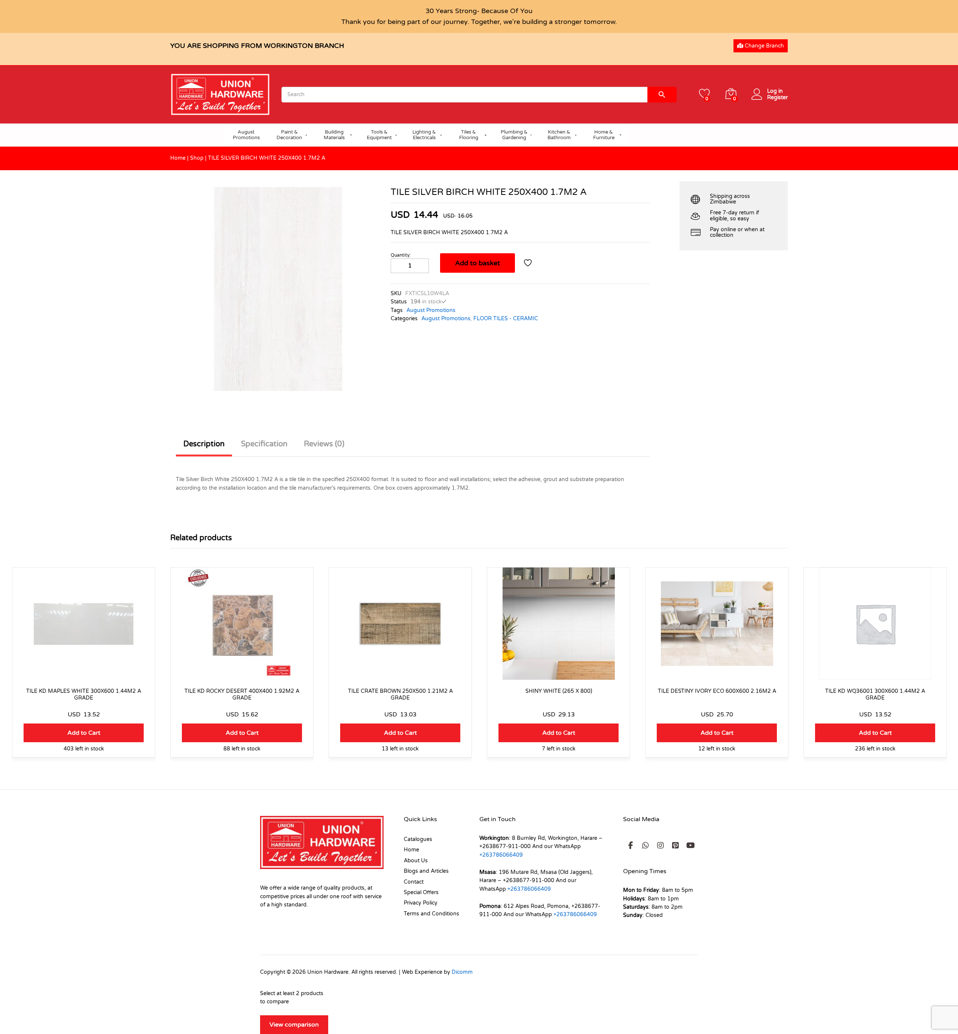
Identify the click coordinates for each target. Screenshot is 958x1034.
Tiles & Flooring (468, 135)
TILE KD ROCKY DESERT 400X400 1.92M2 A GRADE (241, 694)
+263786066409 (501, 855)
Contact (414, 882)
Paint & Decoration (289, 135)
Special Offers (421, 892)
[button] (84, 733)
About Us (416, 860)
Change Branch (763, 46)
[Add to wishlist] (528, 263)
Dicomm (462, 972)
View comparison (294, 1024)
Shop (197, 158)
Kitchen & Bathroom (559, 135)
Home (178, 158)
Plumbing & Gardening (514, 135)
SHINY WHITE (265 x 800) (558, 691)
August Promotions (246, 135)
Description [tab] (204, 444)
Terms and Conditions (431, 914)
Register (777, 98)
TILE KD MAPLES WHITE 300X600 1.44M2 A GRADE (83, 694)
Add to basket (477, 263)
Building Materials (334, 135)
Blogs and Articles (426, 871)
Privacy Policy (420, 903)
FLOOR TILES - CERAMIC (505, 318)
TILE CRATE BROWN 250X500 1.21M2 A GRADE (400, 694)
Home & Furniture (603, 135)
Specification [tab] (264, 444)
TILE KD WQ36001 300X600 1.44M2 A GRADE (875, 694)
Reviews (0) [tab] (324, 444)
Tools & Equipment (379, 135)
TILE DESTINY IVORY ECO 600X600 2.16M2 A (717, 691)
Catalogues (418, 839)
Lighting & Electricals (424, 135)
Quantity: (401, 255)
